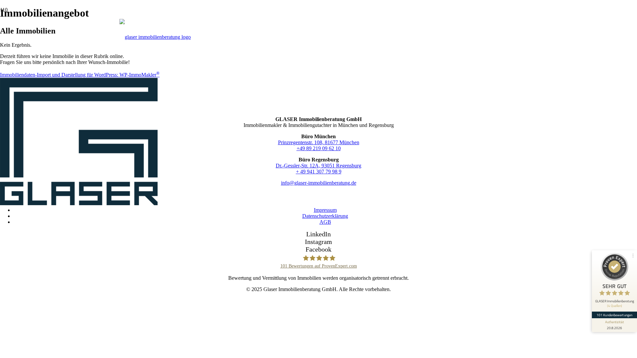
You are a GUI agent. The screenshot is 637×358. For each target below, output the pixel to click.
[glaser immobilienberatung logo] (79, 203)
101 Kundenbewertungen (614, 315)
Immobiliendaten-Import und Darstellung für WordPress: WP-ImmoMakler (80, 75)
